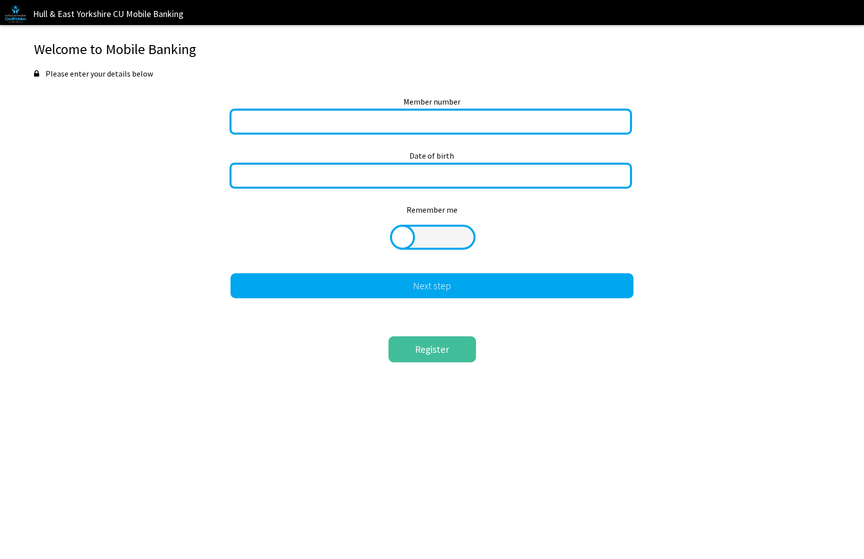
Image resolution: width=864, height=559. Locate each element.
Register (432, 349)
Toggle (433, 237)
